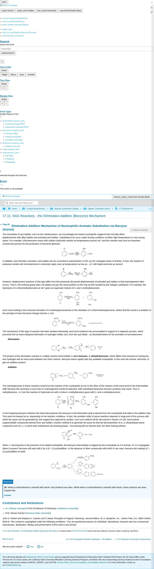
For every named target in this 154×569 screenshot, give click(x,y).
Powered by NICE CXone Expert (40, 557)
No (42, 547)
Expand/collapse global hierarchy (5, 208)
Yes (31, 547)
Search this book (7, 45)
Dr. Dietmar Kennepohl (16, 508)
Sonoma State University (38, 513)
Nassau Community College (66, 209)
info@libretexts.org (12, 565)
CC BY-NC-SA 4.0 (80, 531)
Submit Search (8, 53)
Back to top (7, 539)
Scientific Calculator (13, 140)
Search (6, 203)
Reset (4, 70)
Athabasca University (67, 508)
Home (14, 209)
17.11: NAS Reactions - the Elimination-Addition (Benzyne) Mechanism (30, 531)
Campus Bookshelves (36, 209)
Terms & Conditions (78, 562)
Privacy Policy (63, 562)
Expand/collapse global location (150, 208)
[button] (9, 159)
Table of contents (140, 230)
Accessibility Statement (97, 562)
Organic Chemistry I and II (98, 209)
